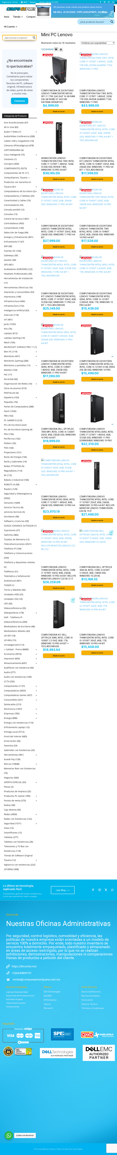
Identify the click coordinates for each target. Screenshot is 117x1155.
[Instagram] (104, 2)
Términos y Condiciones (93, 1008)
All (52, 49)
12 (42, 49)
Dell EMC (48, 996)
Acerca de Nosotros (91, 992)
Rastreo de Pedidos (91, 996)
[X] (109, 2)
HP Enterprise (50, 1000)
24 (45, 49)
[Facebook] (100, 2)
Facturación (87, 1000)
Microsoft (48, 1008)
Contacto (19, 100)
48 (49, 49)
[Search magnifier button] (112, 22)
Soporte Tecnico (89, 1004)
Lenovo (47, 1004)
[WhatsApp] (113, 2)
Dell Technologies (52, 992)
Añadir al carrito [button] (59, 111)
